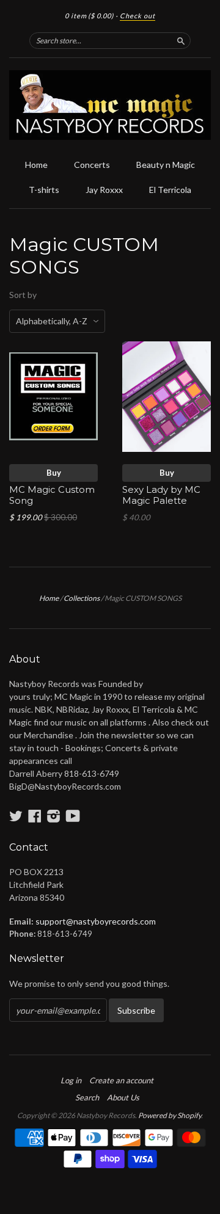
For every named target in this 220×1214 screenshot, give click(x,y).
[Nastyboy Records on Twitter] (16, 816)
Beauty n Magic (165, 164)
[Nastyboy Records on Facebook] (35, 816)
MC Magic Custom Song (52, 495)
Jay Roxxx (104, 189)
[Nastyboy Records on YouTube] (73, 816)
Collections (82, 598)
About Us (123, 1097)
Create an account (121, 1080)
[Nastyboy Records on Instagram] (54, 816)
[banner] (110, 105)
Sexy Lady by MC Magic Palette (161, 495)
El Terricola (170, 189)
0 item (89, 16)
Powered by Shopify (169, 1115)
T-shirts (44, 189)
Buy (53, 473)
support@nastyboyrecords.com (95, 921)
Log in (71, 1080)
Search (87, 1097)
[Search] (181, 40)
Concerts (92, 164)
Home (36, 164)
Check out (137, 16)
